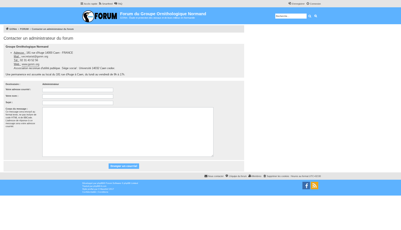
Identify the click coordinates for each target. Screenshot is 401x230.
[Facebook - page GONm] (306, 185)
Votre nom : (12, 96)
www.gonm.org (30, 64)
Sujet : (9, 102)
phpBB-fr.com (99, 186)
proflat (91, 189)
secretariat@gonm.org (34, 56)
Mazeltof (104, 189)
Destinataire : (13, 84)
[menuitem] (105, 3)
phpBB (100, 183)
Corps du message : (17, 108)
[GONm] (100, 15)
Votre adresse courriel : (18, 89)
